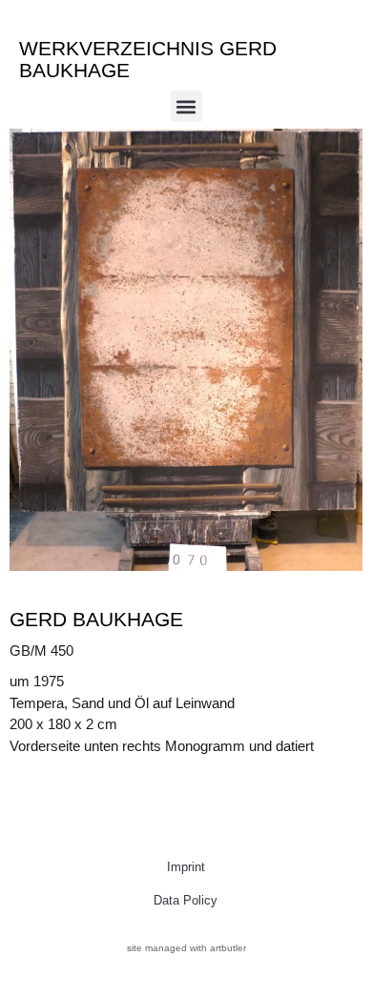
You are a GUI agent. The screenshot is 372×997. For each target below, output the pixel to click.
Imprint (186, 867)
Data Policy (185, 900)
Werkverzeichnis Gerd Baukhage (148, 59)
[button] (186, 106)
